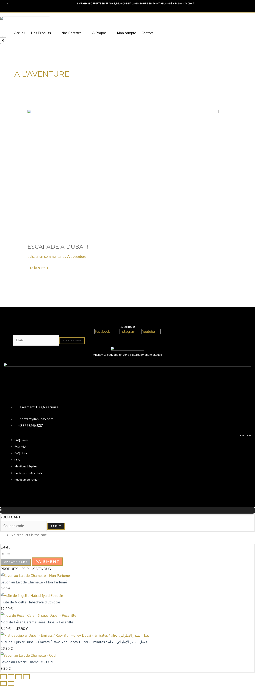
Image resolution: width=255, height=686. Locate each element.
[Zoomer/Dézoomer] (3, 676)
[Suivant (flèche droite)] (11, 683)
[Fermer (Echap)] (26, 676)
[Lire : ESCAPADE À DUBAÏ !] (123, 173)
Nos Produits (41, 33)
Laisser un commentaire (45, 256)
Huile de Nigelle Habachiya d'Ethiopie (30, 602)
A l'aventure (76, 256)
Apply (56, 526)
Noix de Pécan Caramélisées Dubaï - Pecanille (37, 622)
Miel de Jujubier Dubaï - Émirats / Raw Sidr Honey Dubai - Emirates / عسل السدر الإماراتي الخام (74, 642)
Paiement (47, 562)
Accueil (19, 33)
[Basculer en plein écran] (11, 676)
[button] (43, 32)
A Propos (99, 33)
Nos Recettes (71, 33)
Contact (147, 33)
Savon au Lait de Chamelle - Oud (27, 662)
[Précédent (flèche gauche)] (3, 683)
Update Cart (16, 562)
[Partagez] (18, 676)
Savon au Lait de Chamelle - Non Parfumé (34, 582)
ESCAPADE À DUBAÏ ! (57, 246)
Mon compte (126, 33)
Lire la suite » (37, 267)
